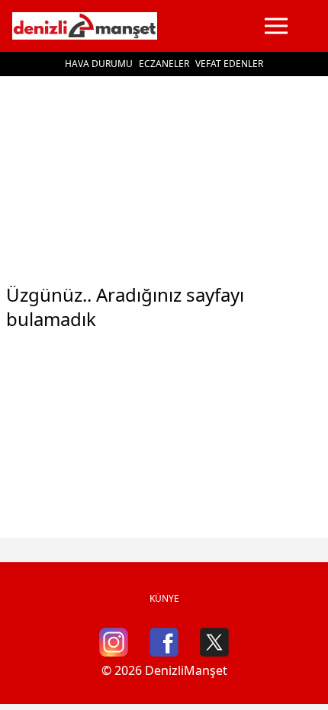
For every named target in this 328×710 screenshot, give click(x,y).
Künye (164, 598)
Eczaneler (164, 63)
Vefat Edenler (229, 63)
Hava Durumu (99, 63)
